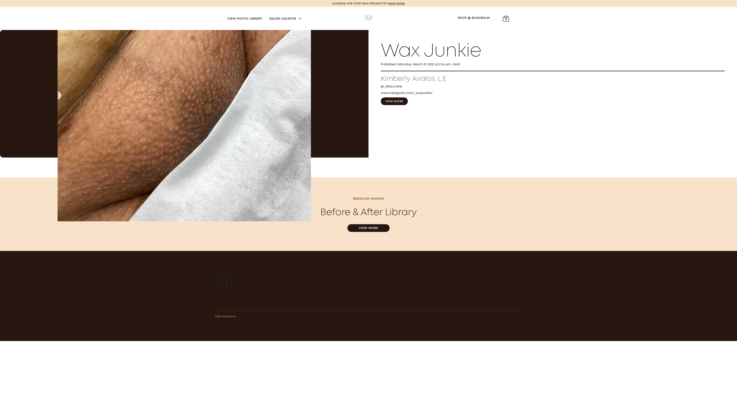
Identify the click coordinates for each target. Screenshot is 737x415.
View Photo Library (245, 18)
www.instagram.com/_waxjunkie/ (406, 93)
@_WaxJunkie (391, 86)
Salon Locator (283, 18)
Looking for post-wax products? (368, 3)
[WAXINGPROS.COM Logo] (368, 18)
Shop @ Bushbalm (474, 18)
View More (394, 101)
